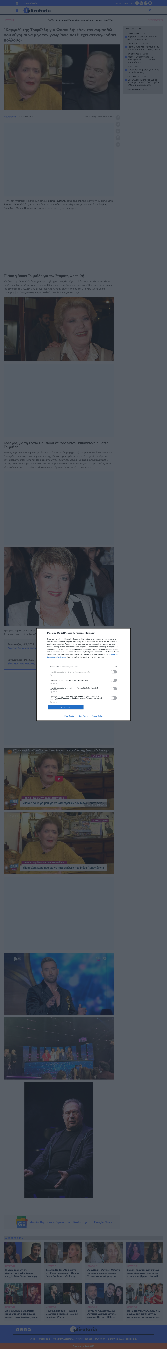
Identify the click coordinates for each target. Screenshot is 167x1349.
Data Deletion (69, 716)
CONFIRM (65, 707)
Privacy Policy (97, 716)
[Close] (125, 633)
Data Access (83, 716)
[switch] (114, 671)
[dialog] (83, 674)
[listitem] (83, 666)
